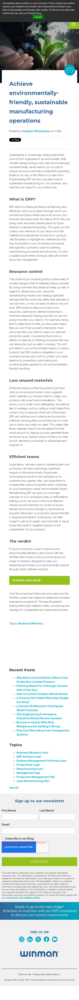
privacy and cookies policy (25, 898)
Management (28, 772)
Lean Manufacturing (33, 781)
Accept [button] (38, 16)
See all (14, 787)
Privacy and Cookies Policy (45, 974)
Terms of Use (24, 974)
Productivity (28, 764)
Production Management (36, 777)
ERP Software (29, 756)
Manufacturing (30, 768)
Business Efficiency (30, 623)
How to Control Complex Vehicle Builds (42, 693)
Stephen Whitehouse (36, 131)
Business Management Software (41, 760)
